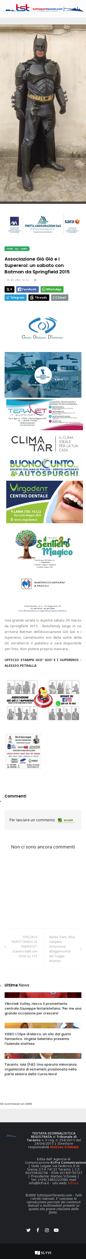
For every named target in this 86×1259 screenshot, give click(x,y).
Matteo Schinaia (64, 1146)
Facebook (29, 289)
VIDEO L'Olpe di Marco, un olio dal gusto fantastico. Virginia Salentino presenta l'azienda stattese (38, 1039)
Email (62, 297)
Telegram (17, 297)
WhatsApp (53, 289)
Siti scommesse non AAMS (16, 1104)
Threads (41, 297)
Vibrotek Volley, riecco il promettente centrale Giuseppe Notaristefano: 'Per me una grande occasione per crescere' (43, 1008)
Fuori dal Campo (17, 249)
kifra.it (73, 1183)
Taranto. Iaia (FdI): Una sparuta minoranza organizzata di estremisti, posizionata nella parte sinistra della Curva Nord (41, 1069)
